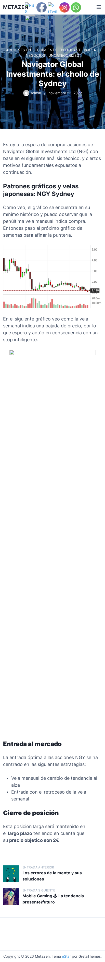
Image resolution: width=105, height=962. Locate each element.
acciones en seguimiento (32, 50)
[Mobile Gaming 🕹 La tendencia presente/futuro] (11, 896)
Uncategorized (64, 55)
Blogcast (71, 50)
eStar (66, 956)
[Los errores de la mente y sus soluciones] (11, 873)
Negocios (35, 55)
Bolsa (90, 50)
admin (36, 93)
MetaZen (16, 7)
